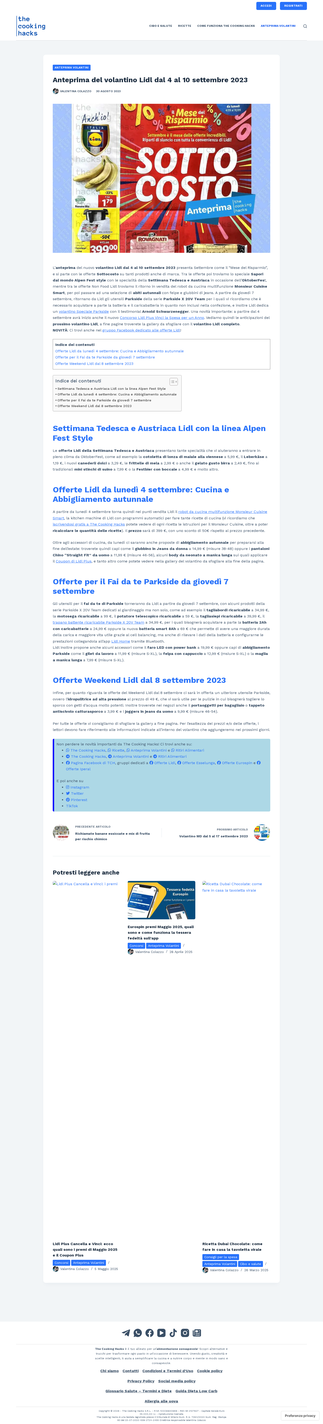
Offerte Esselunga (198, 763)
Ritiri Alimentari (189, 750)
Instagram (79, 787)
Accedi (266, 5)
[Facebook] (149, 1333)
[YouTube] (161, 1333)
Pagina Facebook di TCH (92, 763)
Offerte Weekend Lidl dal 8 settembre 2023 (94, 363)
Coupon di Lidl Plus (74, 561)
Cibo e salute (160, 25)
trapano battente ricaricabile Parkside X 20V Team (98, 622)
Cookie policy (210, 1371)
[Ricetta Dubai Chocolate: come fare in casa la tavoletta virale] (236, 1058)
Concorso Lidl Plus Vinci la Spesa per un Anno (162, 317)
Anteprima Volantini (278, 25)
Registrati (293, 5)
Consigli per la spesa (220, 1257)
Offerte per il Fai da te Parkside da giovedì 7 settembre (105, 357)
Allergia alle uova (161, 1401)
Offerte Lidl (164, 763)
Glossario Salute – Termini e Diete (138, 1391)
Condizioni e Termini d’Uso (167, 1371)
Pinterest (78, 800)
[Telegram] (126, 1333)
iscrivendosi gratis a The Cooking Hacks (89, 524)
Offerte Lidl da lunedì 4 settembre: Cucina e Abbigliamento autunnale (119, 351)
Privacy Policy (140, 1381)
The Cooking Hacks (87, 750)
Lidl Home (120, 641)
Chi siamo (109, 1371)
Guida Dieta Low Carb (196, 1391)
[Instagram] (185, 1333)
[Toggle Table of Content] (171, 382)
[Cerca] (305, 26)
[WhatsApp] (138, 1333)
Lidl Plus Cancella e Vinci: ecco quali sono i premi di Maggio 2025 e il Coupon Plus (85, 1249)
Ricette (184, 25)
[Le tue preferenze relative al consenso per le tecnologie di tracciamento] (300, 1415)
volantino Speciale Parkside (84, 311)
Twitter (77, 793)
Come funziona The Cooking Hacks (226, 25)
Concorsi (61, 1263)
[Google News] (197, 1333)
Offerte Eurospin (236, 763)
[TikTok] (173, 1333)
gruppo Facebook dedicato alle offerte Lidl (141, 330)
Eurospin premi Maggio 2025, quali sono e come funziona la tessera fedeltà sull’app (161, 932)
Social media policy (177, 1381)
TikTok (72, 806)
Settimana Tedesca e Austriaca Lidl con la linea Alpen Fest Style (111, 389)
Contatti (130, 1371)
